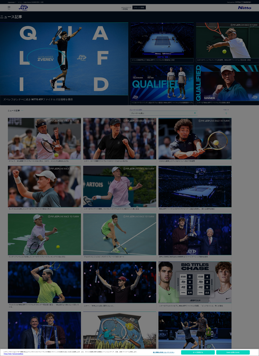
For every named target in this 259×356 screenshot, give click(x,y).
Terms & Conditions (17, 354)
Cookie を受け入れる (233, 352)
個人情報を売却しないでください (163, 352)
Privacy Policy (8, 354)
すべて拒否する (198, 352)
